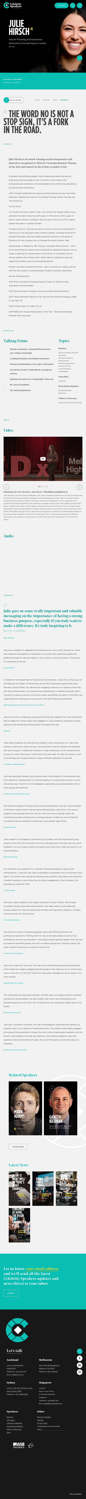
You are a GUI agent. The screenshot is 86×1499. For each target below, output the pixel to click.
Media (55, 100)
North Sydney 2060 (14, 1391)
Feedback (64, 100)
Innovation (16, 82)
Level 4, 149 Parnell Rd (15, 1365)
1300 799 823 (52, 1371)
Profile (37, 100)
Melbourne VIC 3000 (46, 1368)
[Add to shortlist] (6, 100)
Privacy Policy (42, 1423)
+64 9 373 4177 (20, 1371)
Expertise (46, 100)
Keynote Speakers (13, 79)
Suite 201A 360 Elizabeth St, (49, 1365)
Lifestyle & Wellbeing (14, 1423)
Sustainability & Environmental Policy (48, 1428)
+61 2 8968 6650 (21, 1394)
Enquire (62, 5)
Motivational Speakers (69, 386)
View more (18, 1147)
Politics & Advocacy (68, 398)
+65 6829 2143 (52, 1400)
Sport (9, 1432)
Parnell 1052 (11, 1368)
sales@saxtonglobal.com (53, 1403)
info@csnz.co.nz (17, 1374)
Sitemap (40, 1420)
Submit (11, 1293)
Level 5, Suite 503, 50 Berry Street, (20, 1388)
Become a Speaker (44, 1417)
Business (7, 82)
